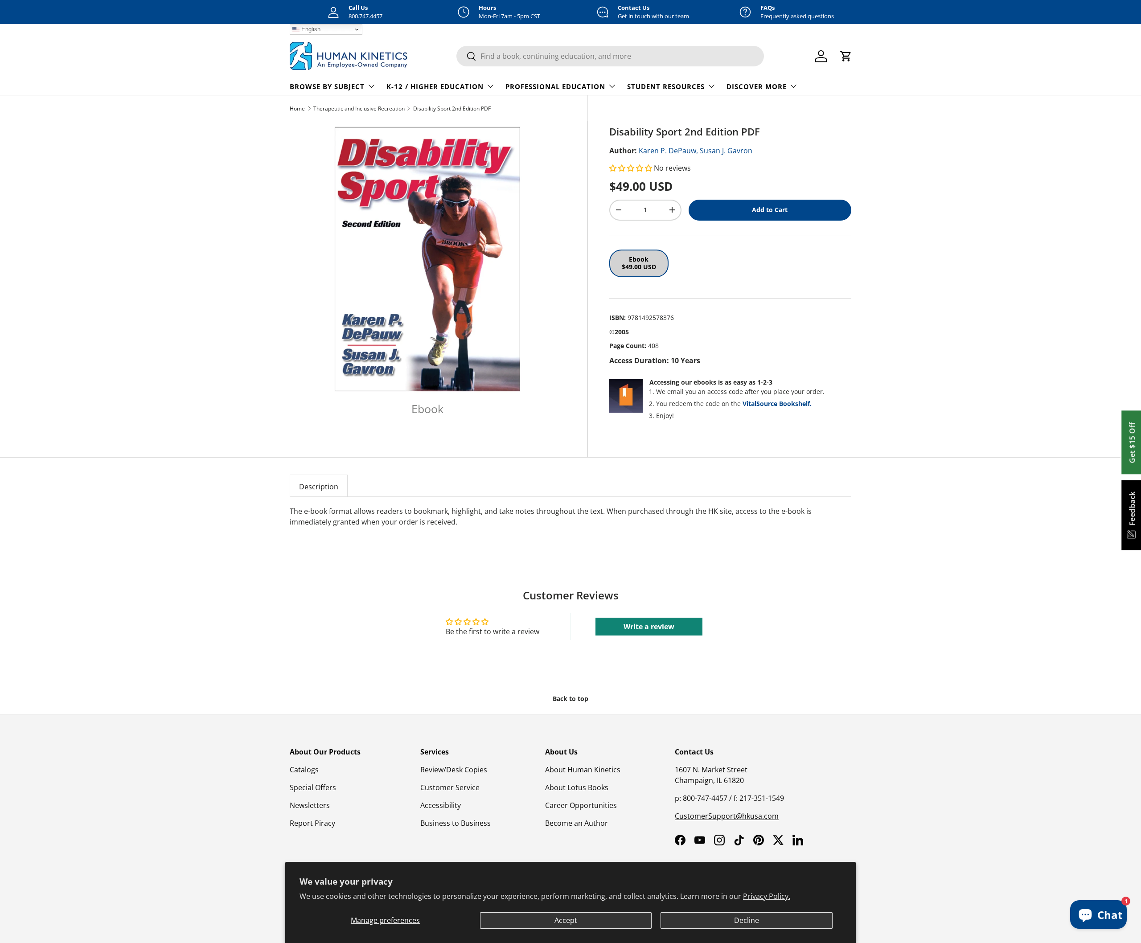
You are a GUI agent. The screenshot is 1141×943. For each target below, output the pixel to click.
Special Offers (313, 787)
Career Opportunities (581, 805)
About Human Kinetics (582, 770)
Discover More (756, 86)
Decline (746, 920)
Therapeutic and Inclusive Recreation (359, 108)
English (310, 29)
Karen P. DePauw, (668, 151)
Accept (565, 920)
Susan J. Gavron (726, 151)
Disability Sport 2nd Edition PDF (452, 108)
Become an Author (576, 823)
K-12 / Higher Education (435, 86)
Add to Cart (770, 209)
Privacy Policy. (766, 896)
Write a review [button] (649, 626)
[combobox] (610, 56)
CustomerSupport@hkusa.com (727, 816)
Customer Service (450, 787)
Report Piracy (312, 823)
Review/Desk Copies (453, 770)
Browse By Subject (327, 86)
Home (297, 108)
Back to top (570, 698)
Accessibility (440, 805)
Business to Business (455, 823)
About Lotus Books (576, 787)
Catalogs (304, 770)
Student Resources (666, 86)
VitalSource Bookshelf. (777, 403)
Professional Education (555, 86)
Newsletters (310, 805)
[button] (631, 168)
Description (318, 487)
